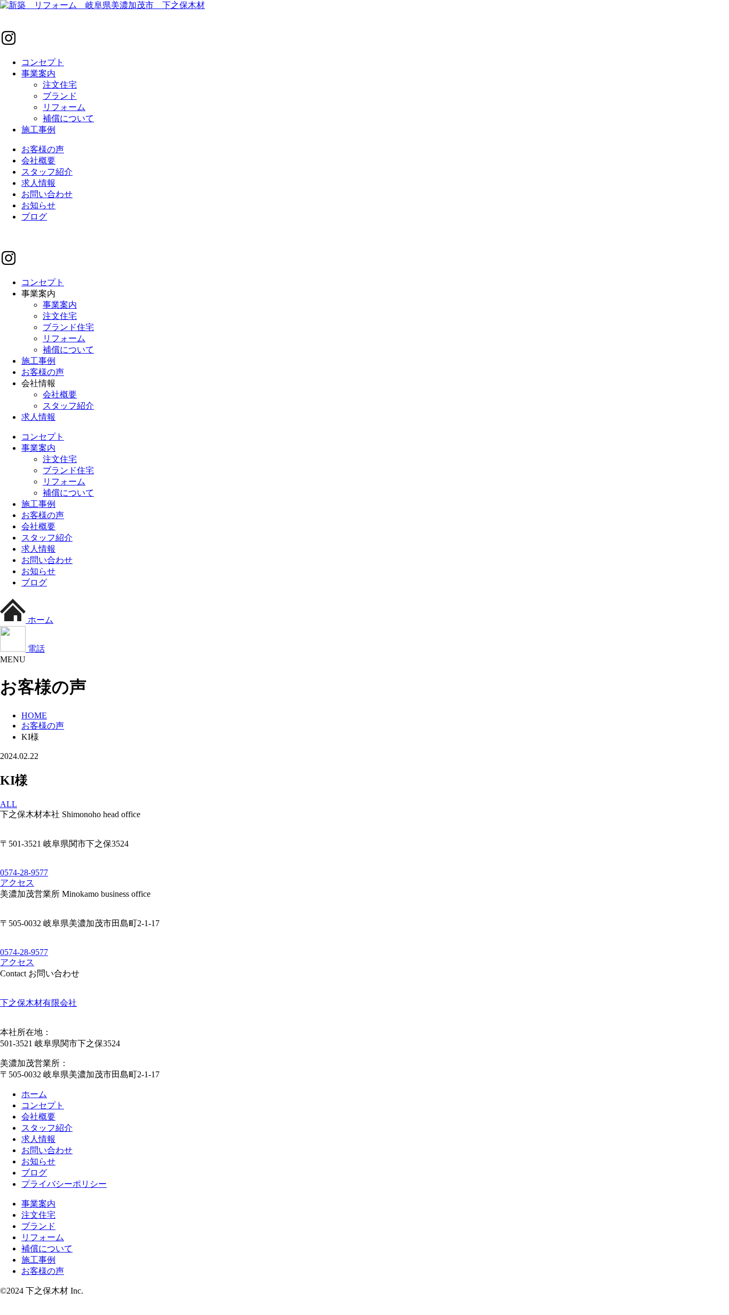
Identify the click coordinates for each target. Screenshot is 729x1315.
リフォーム (64, 107)
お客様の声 (42, 149)
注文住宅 (60, 84)
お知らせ (38, 205)
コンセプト (42, 62)
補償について (68, 118)
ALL (8, 804)
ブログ (34, 216)
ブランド (60, 95)
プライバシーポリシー (64, 1183)
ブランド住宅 (68, 327)
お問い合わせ (47, 194)
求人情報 (38, 182)
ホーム (34, 1094)
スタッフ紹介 (47, 171)
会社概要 (38, 160)
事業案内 (38, 73)
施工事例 (38, 129)
